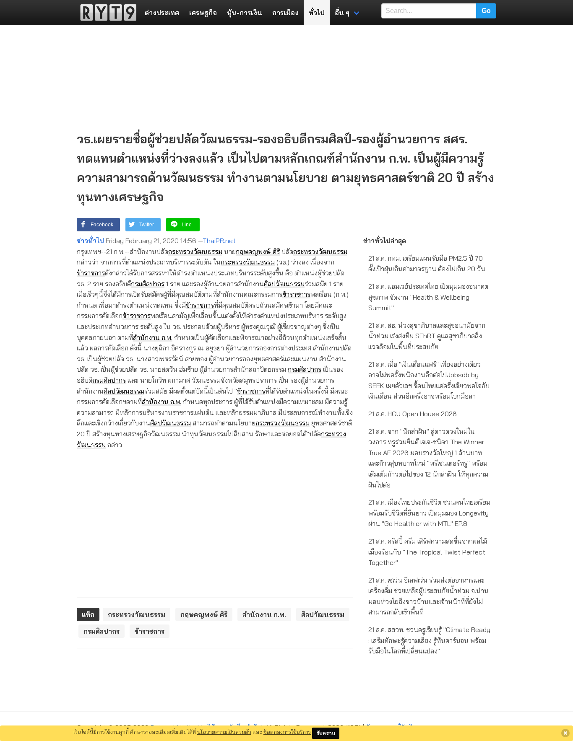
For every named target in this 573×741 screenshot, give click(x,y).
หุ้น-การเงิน (244, 12)
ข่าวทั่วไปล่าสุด (384, 240)
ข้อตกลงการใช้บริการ (287, 731)
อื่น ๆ (342, 12)
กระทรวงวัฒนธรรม (195, 251)
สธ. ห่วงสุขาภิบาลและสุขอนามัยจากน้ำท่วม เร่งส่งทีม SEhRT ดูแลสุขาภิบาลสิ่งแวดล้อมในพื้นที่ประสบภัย (426, 336)
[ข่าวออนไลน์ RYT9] (106, 12)
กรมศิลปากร (147, 284)
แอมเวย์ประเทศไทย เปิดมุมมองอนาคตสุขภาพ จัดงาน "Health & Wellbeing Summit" (428, 297)
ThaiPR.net (219, 240)
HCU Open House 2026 (412, 413)
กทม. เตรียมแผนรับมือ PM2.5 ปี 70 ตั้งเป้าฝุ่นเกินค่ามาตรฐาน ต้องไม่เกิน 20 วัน (426, 263)
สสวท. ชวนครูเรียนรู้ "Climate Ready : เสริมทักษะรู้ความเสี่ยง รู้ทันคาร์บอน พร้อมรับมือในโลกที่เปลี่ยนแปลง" (429, 640)
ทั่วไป (317, 12)
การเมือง (285, 12)
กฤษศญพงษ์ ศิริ (258, 251)
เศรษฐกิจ (203, 12)
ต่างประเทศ (162, 12)
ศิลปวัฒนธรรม (284, 284)
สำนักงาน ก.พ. (152, 337)
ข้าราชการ (91, 273)
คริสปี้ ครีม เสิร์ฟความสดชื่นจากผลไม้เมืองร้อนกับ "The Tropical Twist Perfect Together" (427, 552)
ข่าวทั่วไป (90, 240)
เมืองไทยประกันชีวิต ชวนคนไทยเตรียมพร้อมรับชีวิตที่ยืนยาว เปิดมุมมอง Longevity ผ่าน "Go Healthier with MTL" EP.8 (429, 513)
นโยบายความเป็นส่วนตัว (224, 731)
